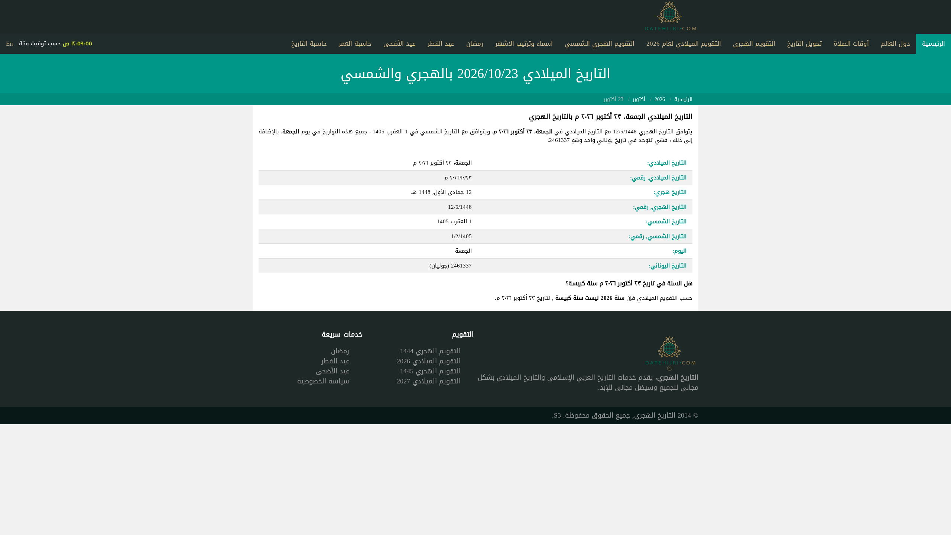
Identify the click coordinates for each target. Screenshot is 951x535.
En (9, 43)
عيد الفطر (441, 43)
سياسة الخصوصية (323, 381)
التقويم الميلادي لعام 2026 (683, 43)
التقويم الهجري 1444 (430, 351)
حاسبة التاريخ (309, 43)
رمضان (474, 43)
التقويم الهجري (754, 43)
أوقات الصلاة (851, 43)
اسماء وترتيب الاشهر (524, 43)
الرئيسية (933, 43)
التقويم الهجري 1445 (430, 371)
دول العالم (895, 43)
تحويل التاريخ (804, 43)
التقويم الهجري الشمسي (599, 43)
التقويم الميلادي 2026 (429, 361)
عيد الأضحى (399, 43)
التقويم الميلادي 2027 (429, 381)
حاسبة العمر (355, 43)
